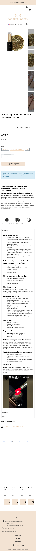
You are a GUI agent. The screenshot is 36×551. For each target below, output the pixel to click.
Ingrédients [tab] (5, 412)
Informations (18, 541)
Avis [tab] (3, 416)
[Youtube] (23, 545)
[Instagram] (18, 545)
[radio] (5, 149)
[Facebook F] (13, 545)
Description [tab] (5, 230)
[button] (2, 8)
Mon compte (18, 535)
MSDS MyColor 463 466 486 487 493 (14, 427)
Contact (18, 518)
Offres (18, 538)
